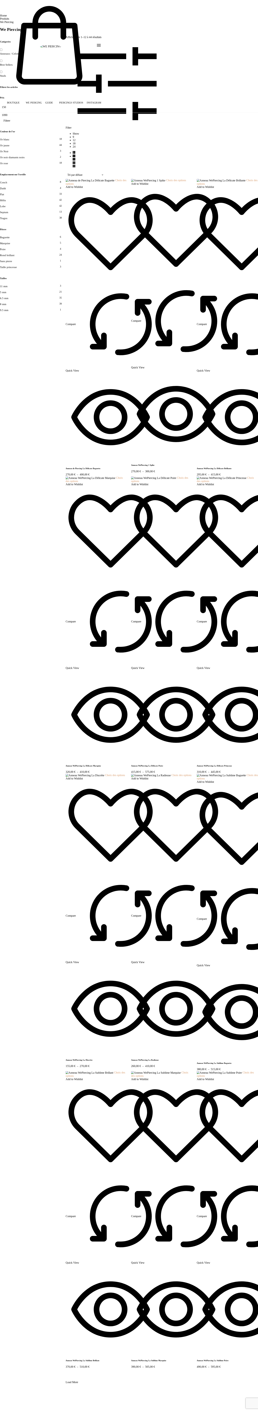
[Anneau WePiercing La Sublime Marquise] (156, 1072)
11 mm (4, 286)
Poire (3, 249)
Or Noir (4, 151)
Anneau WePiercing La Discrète (79, 1060)
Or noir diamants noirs (12, 157)
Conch (3, 182)
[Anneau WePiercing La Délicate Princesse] (222, 477)
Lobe (3, 206)
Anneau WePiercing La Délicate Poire (147, 766)
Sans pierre (6, 261)
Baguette (5, 237)
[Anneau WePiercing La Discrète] (85, 775)
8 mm (3, 304)
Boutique (13, 103)
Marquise (5, 243)
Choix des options (176, 180)
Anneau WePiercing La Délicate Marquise (83, 766)
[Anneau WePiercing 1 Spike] (148, 180)
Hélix (3, 200)
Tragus (3, 218)
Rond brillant (7, 255)
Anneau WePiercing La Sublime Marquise (148, 1360)
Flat (2, 194)
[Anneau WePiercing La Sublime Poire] (220, 1072)
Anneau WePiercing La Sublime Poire (213, 1360)
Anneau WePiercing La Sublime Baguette (214, 1063)
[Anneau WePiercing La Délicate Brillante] (221, 180)
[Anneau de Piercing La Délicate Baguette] (90, 180)
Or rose (4, 163)
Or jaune (4, 145)
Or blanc (4, 139)
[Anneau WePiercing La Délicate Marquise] (91, 477)
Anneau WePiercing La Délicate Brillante (214, 468)
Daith (3, 188)
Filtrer (7, 120)
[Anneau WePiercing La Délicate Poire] (154, 477)
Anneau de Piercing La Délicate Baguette (83, 468)
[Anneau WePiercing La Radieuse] (151, 775)
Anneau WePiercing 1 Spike (142, 465)
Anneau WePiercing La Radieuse (145, 1060)
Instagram (94, 103)
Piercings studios (71, 103)
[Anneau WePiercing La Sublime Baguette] (222, 775)
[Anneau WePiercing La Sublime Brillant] (90, 1072)
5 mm (3, 292)
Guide (49, 103)
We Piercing (34, 103)
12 (74, 140)
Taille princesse (8, 267)
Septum (4, 212)
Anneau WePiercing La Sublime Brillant (82, 1360)
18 (74, 143)
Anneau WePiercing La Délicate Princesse (214, 766)
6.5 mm (4, 298)
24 (74, 146)
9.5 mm (4, 310)
